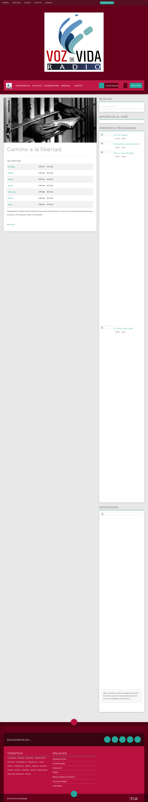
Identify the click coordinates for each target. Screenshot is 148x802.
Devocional (30, 758)
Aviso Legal (16, 2)
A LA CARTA (37, 86)
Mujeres (10, 770)
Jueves (10, 185)
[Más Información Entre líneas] (107, 136)
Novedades (25, 770)
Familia (41, 762)
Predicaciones (42, 770)
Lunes (10, 204)
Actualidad (12, 758)
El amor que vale (123, 328)
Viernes (11, 179)
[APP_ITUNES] (122, 739)
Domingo (11, 167)
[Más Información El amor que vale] (107, 413)
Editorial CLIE (57, 768)
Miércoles (11, 192)
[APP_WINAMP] (130, 739)
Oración (33, 770)
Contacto (38, 2)
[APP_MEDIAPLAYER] (137, 739)
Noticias (17, 770)
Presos (12, 224)
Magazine (43, 766)
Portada (5, 2)
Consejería (20, 758)
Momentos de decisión (127, 144)
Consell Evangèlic (59, 763)
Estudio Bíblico (21, 762)
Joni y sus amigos (124, 153)
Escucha (135, 85)
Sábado (10, 173)
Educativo (11, 762)
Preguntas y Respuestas (16, 774)
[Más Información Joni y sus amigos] (107, 237)
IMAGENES (65, 86)
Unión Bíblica (57, 786)
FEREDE (55, 772)
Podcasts (48, 2)
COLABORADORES (51, 86)
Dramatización (40, 758)
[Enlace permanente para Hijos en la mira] (121, 600)
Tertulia (28, 774)
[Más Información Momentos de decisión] (107, 145)
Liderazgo (35, 766)
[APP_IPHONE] (115, 739)
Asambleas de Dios (59, 759)
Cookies (27, 2)
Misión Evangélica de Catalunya (64, 777)
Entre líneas (120, 135)
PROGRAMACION (22, 86)
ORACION (78, 86)
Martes (10, 198)
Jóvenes (27, 766)
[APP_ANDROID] (107, 739)
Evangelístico (33, 762)
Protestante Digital (60, 781)
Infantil (10, 766)
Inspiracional (19, 766)
